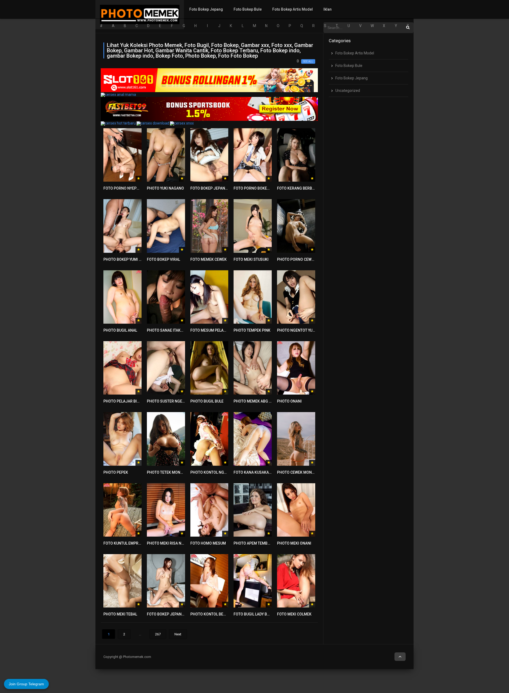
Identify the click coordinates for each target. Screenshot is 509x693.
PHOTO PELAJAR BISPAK (124, 401)
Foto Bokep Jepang (206, 9)
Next (177, 634)
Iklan (327, 9)
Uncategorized (347, 90)
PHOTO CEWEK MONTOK (298, 472)
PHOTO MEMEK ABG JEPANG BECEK (264, 401)
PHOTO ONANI (289, 401)
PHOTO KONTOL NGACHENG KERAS (220, 472)
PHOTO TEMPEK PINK (252, 330)
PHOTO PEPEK (115, 472)
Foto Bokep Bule (248, 9)
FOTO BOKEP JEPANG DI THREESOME (179, 614)
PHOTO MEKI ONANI (294, 543)
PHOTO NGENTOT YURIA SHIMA (304, 330)
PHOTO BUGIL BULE (206, 401)
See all (308, 61)
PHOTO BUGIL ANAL (120, 330)
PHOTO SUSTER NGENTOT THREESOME (180, 401)
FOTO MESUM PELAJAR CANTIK (217, 330)
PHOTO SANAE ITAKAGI (167, 330)
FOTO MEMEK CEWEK (208, 259)
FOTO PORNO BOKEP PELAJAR (260, 188)
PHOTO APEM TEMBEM (253, 543)
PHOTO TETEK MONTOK (167, 472)
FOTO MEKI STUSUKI (251, 259)
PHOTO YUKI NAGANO (165, 188)
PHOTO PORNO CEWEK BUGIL (302, 259)
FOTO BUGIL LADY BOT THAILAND (262, 614)
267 (158, 634)
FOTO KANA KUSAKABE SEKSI (259, 472)
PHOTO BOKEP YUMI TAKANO (128, 259)
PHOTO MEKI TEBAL (120, 614)
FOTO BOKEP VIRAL (163, 259)
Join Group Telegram (26, 684)
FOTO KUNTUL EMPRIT (122, 543)
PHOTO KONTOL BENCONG (213, 614)
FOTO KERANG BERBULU (298, 188)
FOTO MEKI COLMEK (294, 614)
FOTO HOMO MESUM (208, 543)
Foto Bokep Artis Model (292, 9)
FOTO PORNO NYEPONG (123, 188)
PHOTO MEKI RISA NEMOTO (170, 543)
